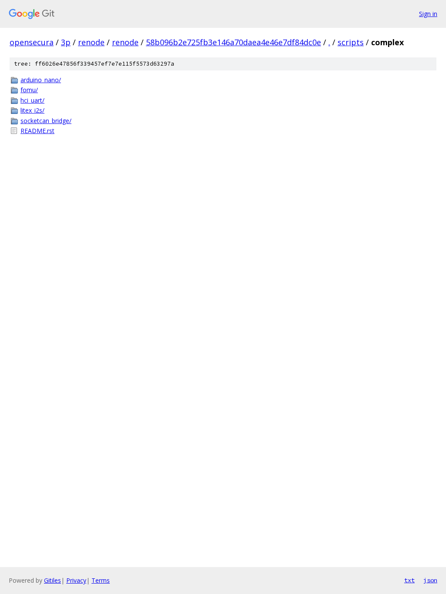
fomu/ (29, 90)
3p (66, 42)
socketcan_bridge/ (45, 121)
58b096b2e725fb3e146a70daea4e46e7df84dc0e (233, 42)
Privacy (76, 580)
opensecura (32, 42)
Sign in (428, 14)
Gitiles (52, 580)
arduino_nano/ (40, 80)
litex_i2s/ (32, 110)
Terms (100, 580)
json (430, 580)
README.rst (37, 131)
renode (91, 42)
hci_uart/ (32, 100)
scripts (351, 42)
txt (409, 580)
